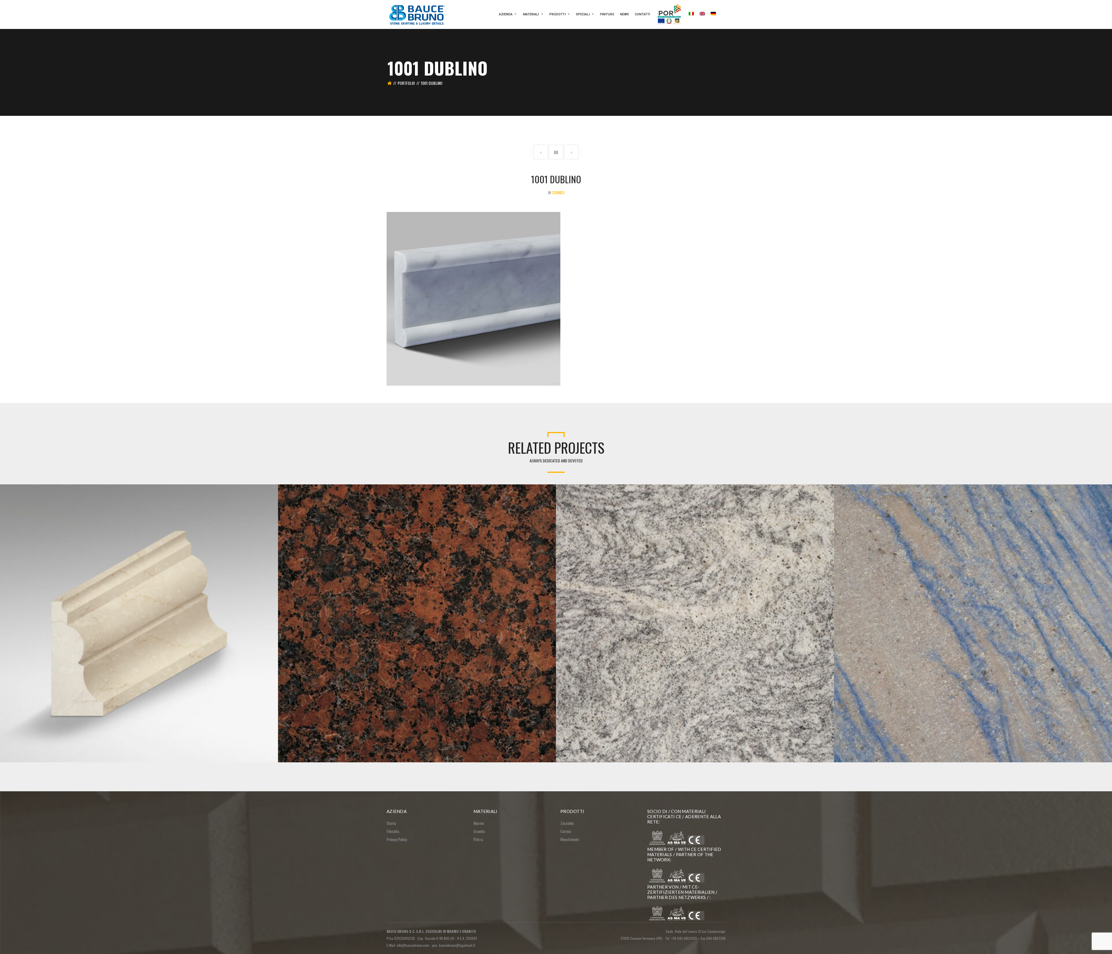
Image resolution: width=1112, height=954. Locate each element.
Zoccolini (567, 823)
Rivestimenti (569, 839)
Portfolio (406, 83)
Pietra (478, 839)
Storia (391, 823)
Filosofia (393, 831)
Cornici (565, 831)
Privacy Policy (397, 839)
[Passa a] (691, 14)
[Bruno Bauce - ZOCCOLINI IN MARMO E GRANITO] (417, 14)
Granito (479, 831)
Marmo (478, 823)
